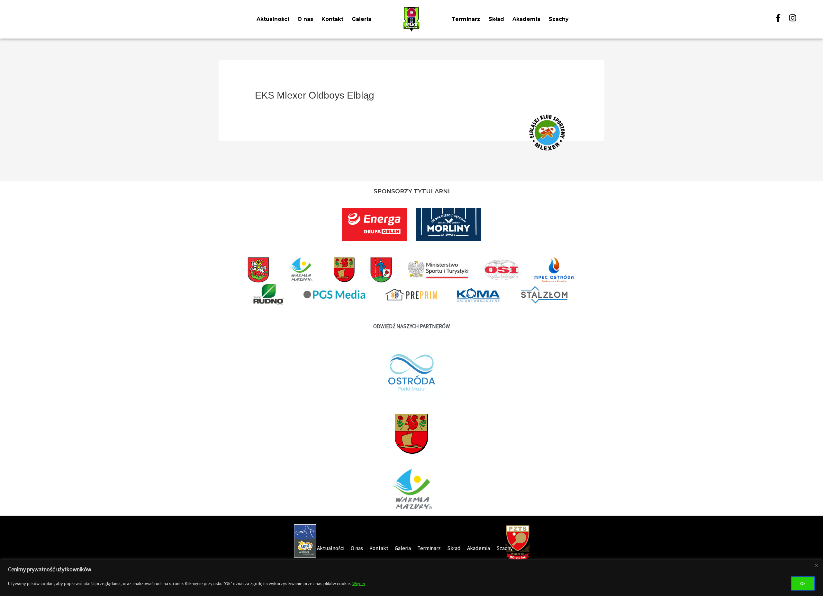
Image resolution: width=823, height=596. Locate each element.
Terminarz (466, 19)
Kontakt (332, 19)
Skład (496, 19)
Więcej (358, 583)
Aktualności (273, 19)
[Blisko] (816, 565)
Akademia (526, 19)
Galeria (361, 19)
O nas (305, 19)
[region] (411, 578)
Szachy (559, 19)
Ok (803, 583)
